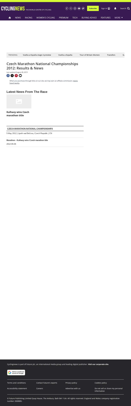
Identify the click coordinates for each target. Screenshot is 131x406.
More (117, 17)
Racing (28, 17)
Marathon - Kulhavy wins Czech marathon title (27, 140)
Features (106, 17)
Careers (39, 388)
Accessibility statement (17, 388)
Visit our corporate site (98, 364)
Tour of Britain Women (90, 55)
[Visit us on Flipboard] (83, 8)
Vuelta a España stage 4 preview (37, 55)
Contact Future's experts (46, 383)
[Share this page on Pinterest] (16, 75)
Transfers (111, 55)
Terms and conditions (16, 383)
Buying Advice (89, 17)
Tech (75, 17)
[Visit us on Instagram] (75, 8)
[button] (125, 8)
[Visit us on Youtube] (79, 8)
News (18, 17)
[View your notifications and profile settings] (115, 8)
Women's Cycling (45, 17)
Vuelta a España (65, 55)
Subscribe (93, 8)
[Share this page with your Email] (20, 75)
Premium (63, 17)
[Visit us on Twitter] (70, 8)
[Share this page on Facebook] (8, 75)
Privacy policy (71, 383)
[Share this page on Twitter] (12, 75)
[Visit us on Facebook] (66, 8)
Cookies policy (101, 383)
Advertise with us (73, 388)
